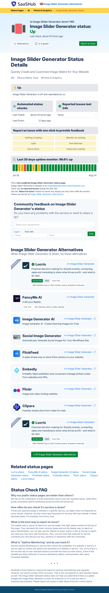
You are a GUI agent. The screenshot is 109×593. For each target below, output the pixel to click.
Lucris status (17, 472)
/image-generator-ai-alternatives (30, 315)
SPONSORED (15, 263)
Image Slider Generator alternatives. (47, 194)
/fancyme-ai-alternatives (26, 294)
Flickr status (79, 475)
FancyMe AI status (37, 472)
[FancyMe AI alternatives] (16, 298)
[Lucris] (25, 265)
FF (16, 353)
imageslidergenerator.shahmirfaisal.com (66, 185)
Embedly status (61, 475)
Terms (71, 589)
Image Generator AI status (64, 472)
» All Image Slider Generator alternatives (54, 454)
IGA (17, 320)
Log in (17, 231)
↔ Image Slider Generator (81, 263)
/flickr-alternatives (23, 385)
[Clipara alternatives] (16, 407)
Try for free (37, 281)
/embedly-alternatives (24, 365)
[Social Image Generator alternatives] (16, 337)
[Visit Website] (95, 318)
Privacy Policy (62, 589)
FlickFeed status (40, 475)
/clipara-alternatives (24, 402)
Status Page (39, 589)
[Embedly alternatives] (16, 370)
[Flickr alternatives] (16, 390)
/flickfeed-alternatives (25, 349)
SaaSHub (51, 589)
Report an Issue (88, 43)
